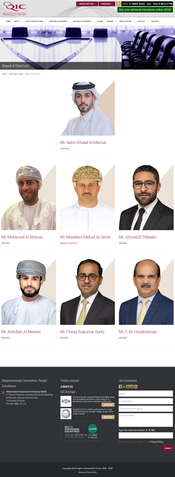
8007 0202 (138, 3)
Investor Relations (34, 21)
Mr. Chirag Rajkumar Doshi (82, 331)
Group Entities (86, 4)
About (17, 21)
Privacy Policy (156, 441)
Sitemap (81, 472)
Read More (108, 405)
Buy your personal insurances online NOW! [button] (145, 9)
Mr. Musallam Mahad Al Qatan (85, 236)
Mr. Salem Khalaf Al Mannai (83, 142)
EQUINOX (155, 21)
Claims (100, 21)
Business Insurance (82, 21)
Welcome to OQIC (16, 74)
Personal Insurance (58, 21)
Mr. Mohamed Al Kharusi (22, 236)
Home (8, 21)
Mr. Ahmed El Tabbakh (137, 236)
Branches (106, 4)
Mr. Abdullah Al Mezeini (21, 331)
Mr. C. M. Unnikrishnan (138, 331)
